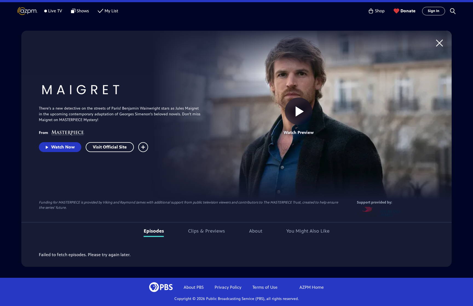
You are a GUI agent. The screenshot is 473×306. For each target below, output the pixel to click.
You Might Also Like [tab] (308, 231)
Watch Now (63, 147)
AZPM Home (311, 287)
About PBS (194, 287)
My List (111, 10)
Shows (83, 10)
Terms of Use (265, 287)
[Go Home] (439, 42)
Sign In (433, 11)
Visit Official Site (110, 147)
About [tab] (255, 231)
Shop (380, 10)
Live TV (55, 10)
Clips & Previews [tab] (206, 231)
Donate (408, 10)
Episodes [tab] (154, 231)
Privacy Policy (228, 287)
